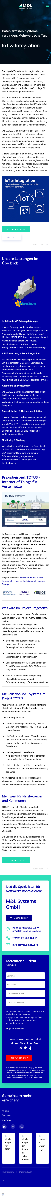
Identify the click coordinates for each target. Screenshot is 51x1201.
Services (6, 1115)
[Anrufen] (21, 1126)
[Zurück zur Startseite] (25, 6)
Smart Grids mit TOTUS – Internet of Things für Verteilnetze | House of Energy (23, 581)
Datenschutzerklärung (30, 1075)
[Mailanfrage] (13, 1126)
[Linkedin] (4, 1126)
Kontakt (5, 1110)
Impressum (37, 1078)
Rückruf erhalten (19, 1057)
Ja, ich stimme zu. (17, 1028)
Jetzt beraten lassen (16, 229)
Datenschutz (25, 1171)
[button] (47, 6)
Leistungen (11, 237)
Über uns (6, 1119)
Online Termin (21, 917)
